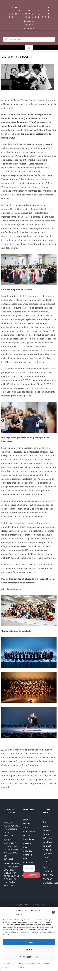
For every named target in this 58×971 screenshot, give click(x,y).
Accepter (29, 942)
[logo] (29, 6)
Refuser (29, 949)
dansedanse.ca (14, 589)
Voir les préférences (29, 957)
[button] (54, 912)
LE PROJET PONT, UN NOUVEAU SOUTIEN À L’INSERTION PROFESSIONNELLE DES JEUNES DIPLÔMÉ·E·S (13, 872)
